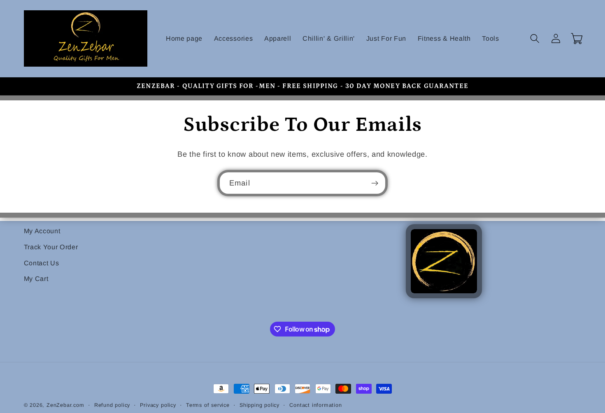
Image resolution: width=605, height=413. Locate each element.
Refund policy (112, 405)
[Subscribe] (374, 183)
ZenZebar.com (65, 405)
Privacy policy (158, 405)
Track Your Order (51, 247)
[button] (535, 38)
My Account (42, 230)
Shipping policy (259, 405)
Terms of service (208, 405)
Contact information (315, 405)
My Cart (36, 278)
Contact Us (41, 263)
